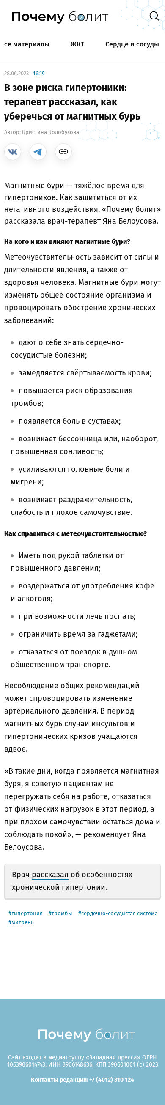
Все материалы (25, 44)
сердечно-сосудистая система (119, 913)
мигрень (22, 922)
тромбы (62, 913)
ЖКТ (77, 44)
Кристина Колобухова (50, 132)
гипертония (27, 913)
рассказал (50, 874)
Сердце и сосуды (132, 44)
